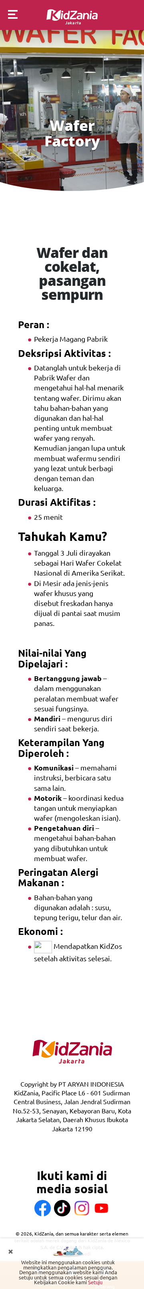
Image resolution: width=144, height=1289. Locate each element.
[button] (9, 15)
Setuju (95, 1282)
